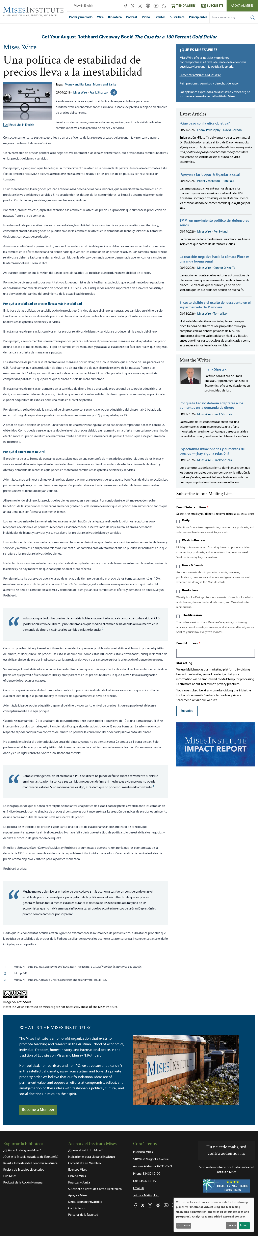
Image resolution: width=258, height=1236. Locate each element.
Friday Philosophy (209, 130)
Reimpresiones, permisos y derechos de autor (209, 83)
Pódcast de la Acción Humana (23, 1182)
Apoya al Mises (242, 5)
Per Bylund (220, 231)
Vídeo (146, 17)
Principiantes (198, 17)
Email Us (138, 1188)
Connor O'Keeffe (224, 268)
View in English (83, 5)
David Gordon (232, 130)
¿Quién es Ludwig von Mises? (22, 1150)
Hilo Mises (9, 1176)
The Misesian (192, 615)
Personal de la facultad (83, 1214)
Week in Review (193, 540)
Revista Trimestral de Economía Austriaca (30, 1163)
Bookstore (190, 590)
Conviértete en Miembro (84, 1163)
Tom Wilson (220, 313)
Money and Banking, (78, 84)
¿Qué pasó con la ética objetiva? (205, 124)
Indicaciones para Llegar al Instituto (91, 1157)
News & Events (193, 565)
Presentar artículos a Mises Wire (200, 75)
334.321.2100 (151, 1173)
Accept (244, 1225)
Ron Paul (228, 181)
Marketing (184, 663)
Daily (186, 520)
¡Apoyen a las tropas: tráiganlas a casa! (210, 175)
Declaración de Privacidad (85, 1202)
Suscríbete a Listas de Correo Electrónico (95, 1189)
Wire (100, 17)
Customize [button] (183, 1225)
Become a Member (38, 1110)
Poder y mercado (81, 17)
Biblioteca (115, 17)
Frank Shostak (98, 92)
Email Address (188, 643)
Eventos (159, 17)
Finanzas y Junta (79, 1182)
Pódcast (131, 17)
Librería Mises (77, 1176)
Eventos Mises (77, 1169)
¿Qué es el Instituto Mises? (85, 1150)
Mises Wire (19, 47)
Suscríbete (177, 17)
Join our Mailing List (146, 1195)
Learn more (183, 684)
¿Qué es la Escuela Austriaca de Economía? (30, 1157)
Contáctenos (76, 1208)
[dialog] (213, 1215)
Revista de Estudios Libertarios (23, 1169)
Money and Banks (104, 84)
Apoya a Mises (77, 1195)
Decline (231, 1225)
